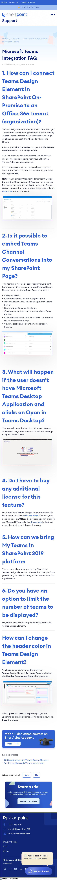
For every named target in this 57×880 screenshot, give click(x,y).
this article (36, 522)
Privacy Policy (10, 841)
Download (13, 2)
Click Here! (12, 743)
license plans (31, 515)
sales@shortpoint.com (19, 833)
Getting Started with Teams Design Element (26, 760)
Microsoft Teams (10, 41)
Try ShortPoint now (29, 7)
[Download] (23, 453)
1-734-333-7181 (15, 824)
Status (4, 2)
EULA (5, 851)
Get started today (28, 801)
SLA (5, 846)
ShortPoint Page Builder (35, 38)
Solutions (16, 38)
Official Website (28, 2)
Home (5, 38)
